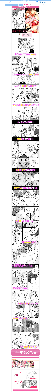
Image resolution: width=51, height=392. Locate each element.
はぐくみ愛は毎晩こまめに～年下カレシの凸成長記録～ (32, 367)
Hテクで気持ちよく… (35, 4)
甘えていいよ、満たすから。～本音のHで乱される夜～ (14, 367)
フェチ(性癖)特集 (30, 4)
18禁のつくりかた (26, 367)
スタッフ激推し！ (43, 4)
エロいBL (40, 4)
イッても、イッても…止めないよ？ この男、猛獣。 (23, 367)
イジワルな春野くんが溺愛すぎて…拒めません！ (18, 367)
